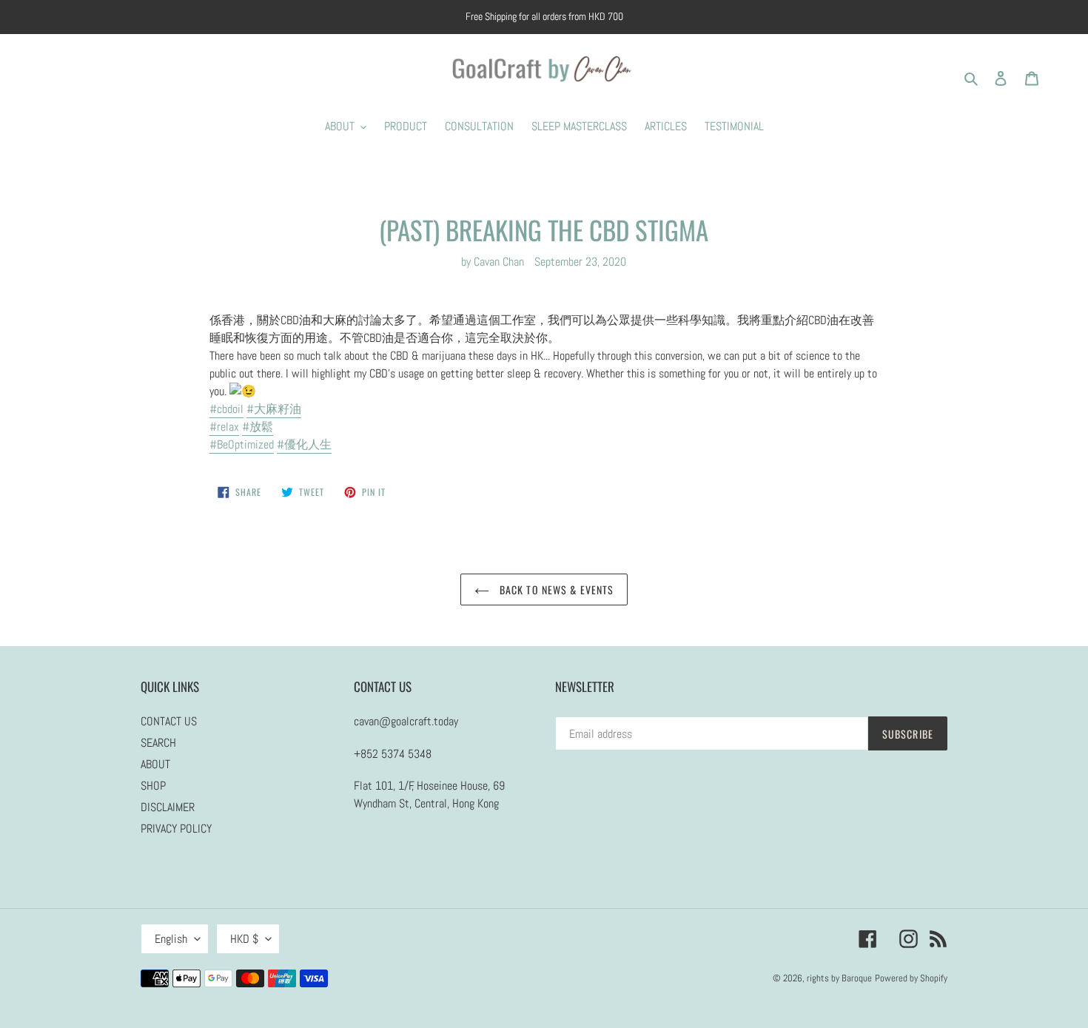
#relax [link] (224, 426)
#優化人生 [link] (304, 444)
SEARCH (158, 742)
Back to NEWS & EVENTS (555, 589)
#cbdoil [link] (226, 409)
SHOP (153, 785)
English (171, 939)
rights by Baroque (839, 978)
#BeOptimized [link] (241, 444)
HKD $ (244, 939)
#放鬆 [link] (257, 426)
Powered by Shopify (911, 978)
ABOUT (155, 764)
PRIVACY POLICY (176, 828)
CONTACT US (169, 721)
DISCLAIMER (168, 807)
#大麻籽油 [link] (273, 409)
